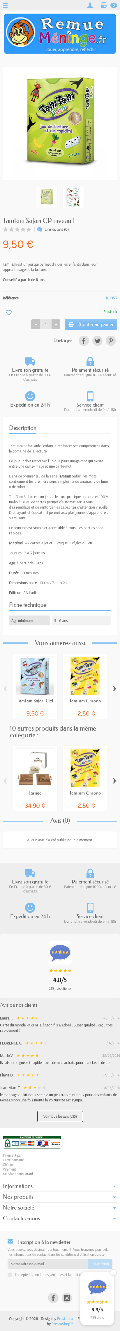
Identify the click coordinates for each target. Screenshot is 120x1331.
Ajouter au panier (96, 324)
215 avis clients (60, 988)
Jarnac (35, 793)
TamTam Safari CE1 (35, 701)
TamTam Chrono (85, 701)
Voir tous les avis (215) (60, 1116)
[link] (84, 341)
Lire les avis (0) (57, 229)
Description (22, 427)
